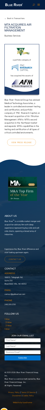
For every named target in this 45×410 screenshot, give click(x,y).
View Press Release (21, 142)
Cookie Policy (28, 395)
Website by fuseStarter (22, 402)
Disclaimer (16, 395)
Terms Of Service (28, 392)
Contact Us (15, 259)
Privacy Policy (13, 392)
